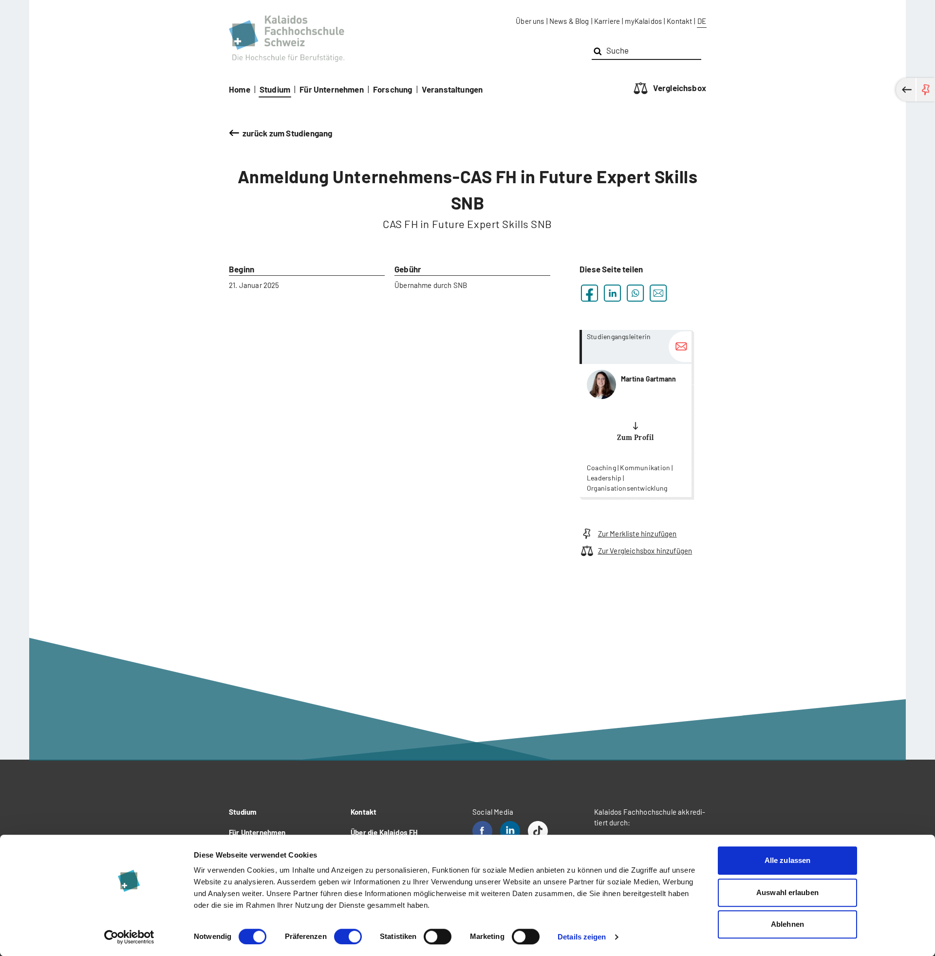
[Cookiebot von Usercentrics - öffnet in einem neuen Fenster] (129, 937)
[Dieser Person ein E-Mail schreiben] (680, 346)
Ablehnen (787, 924)
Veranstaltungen (452, 89)
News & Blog (569, 21)
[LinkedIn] (510, 831)
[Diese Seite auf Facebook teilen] (589, 293)
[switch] (348, 936)
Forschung (392, 89)
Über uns (530, 21)
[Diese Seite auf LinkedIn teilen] (612, 293)
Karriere (607, 21)
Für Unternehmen (331, 89)
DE (701, 21)
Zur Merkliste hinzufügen (637, 533)
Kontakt (679, 21)
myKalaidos (643, 21)
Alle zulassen (787, 860)
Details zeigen (582, 937)
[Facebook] (482, 831)
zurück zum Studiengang (287, 133)
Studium (275, 89)
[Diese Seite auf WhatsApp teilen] (635, 293)
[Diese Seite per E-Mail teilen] (658, 293)
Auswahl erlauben (787, 892)
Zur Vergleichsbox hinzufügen (645, 550)
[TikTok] (538, 831)
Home (239, 89)
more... (636, 413)
